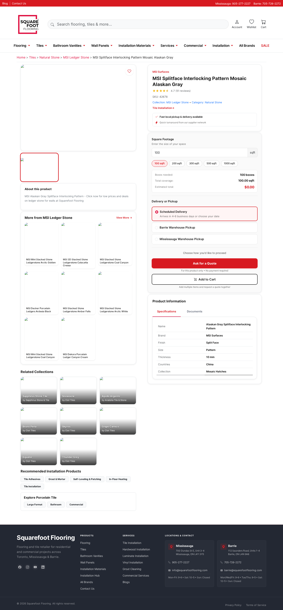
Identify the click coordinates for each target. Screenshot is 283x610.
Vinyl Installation (133, 562)
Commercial (193, 46)
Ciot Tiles (70, 400)
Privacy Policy (233, 605)
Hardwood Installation (136, 549)
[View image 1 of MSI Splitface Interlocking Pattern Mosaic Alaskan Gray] (39, 167)
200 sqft (177, 163)
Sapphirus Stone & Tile (37, 400)
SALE (265, 46)
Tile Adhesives (32, 479)
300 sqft (194, 163)
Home (21, 57)
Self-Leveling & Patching (87, 479)
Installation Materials (135, 46)
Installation (221, 46)
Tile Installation (32, 486)
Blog (5, 3)
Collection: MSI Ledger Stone (170, 102)
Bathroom (55, 504)
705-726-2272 (232, 562)
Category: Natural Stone (207, 102)
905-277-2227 (180, 562)
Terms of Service (256, 605)
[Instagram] (27, 567)
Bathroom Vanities (67, 46)
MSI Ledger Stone (76, 57)
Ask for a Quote (205, 263)
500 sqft (212, 163)
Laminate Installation (135, 555)
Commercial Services (136, 575)
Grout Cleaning (132, 569)
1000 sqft (229, 163)
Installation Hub (90, 575)
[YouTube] (35, 567)
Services (167, 46)
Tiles (40, 46)
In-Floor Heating (118, 479)
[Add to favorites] (129, 71)
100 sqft (160, 163)
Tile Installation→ (163, 107)
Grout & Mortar (57, 479)
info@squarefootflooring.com (189, 570)
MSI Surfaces (160, 71)
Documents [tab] (194, 311)
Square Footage (163, 139)
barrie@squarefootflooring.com (243, 570)
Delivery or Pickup (165, 201)
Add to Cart (207, 279)
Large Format (34, 504)
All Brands (247, 46)
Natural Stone (49, 57)
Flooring (20, 46)
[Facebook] (20, 567)
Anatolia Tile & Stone (115, 400)
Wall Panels (100, 46)
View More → (124, 217)
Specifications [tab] (166, 311)
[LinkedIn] (43, 567)
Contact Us (19, 3)
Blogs (126, 582)
